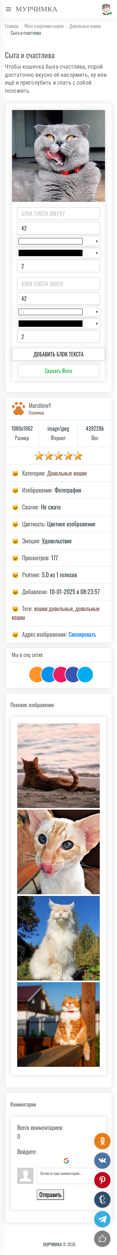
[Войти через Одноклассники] (77, 1161)
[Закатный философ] (58, 765)
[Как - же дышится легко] (58, 938)
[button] (105, 9)
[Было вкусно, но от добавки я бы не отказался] (58, 852)
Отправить (50, 1194)
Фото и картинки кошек (44, 25)
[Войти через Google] (66, 1161)
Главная (12, 25)
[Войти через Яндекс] (55, 1161)
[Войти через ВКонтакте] (33, 1161)
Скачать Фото (58, 371)
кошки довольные (53, 608)
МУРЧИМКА (52, 1244)
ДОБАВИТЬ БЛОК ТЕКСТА (58, 354)
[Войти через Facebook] (44, 1161)
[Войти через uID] (22, 1161)
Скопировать (82, 634)
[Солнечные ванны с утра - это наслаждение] (58, 1024)
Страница (36, 412)
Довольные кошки (85, 25)
